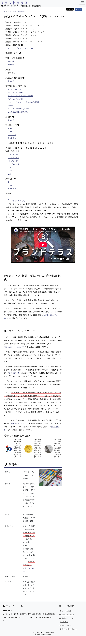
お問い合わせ (66, 625)
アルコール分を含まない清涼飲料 (20, 96)
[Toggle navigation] (82, 2)
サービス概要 (66, 611)
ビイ (9, 174)
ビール (10, 105)
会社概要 (64, 622)
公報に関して (14, 373)
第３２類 (11, 81)
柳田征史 (11, 61)
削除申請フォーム (17, 423)
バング (10, 170)
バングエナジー (13, 161)
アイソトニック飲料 (15, 92)
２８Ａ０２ (12, 128)
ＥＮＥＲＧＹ (13, 188)
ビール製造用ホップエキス (18, 112)
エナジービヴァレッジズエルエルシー (17, 11)
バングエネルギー (14, 164)
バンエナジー (13, 154)
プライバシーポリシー (69, 629)
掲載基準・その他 (67, 618)
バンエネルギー (13, 158)
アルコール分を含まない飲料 (18, 109)
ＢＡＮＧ (11, 185)
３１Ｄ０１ (12, 138)
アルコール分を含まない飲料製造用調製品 (24, 102)
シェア (79, 9)
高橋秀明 (11, 65)
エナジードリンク (14, 89)
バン (9, 167)
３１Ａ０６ (12, 135)
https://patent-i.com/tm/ (14, 347)
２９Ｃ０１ (12, 131)
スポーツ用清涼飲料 (15, 99)
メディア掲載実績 (67, 615)
